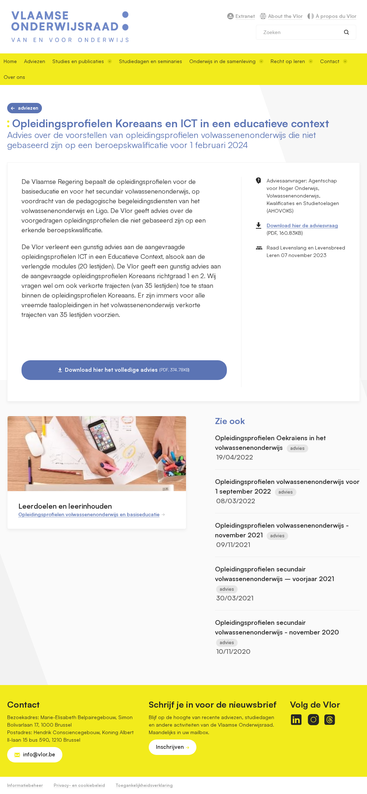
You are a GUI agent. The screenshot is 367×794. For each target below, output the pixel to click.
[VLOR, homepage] (70, 27)
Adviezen (34, 61)
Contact (329, 61)
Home (10, 61)
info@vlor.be (39, 754)
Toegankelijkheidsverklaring (144, 785)
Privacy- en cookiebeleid (79, 785)
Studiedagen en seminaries (150, 61)
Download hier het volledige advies (127, 369)
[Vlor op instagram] (313, 719)
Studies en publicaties (78, 61)
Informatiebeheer (25, 785)
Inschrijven (170, 746)
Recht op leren (288, 61)
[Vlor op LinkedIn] (296, 719)
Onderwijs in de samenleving (222, 61)
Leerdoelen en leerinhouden (65, 505)
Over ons (14, 77)
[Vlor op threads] (329, 719)
